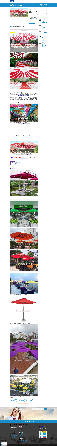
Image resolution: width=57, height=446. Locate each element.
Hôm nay (42, 432)
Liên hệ (46, 445)
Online (42, 431)
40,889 (44, 437)
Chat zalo (3, 442)
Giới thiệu (42, 445)
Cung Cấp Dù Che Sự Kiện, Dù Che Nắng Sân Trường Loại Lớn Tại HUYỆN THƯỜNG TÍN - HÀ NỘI (44, 39)
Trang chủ (39, 445)
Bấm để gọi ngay (4, 444)
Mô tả (11, 26)
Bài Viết (44, 445)
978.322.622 (16, 435)
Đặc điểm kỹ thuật (15, 26)
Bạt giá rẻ (40, 13)
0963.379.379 (12, 435)
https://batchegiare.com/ (12, 398)
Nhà (33, 4)
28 (44, 432)
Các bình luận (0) (21, 26)
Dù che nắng (41, 10)
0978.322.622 (45, 428)
